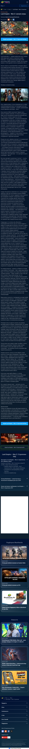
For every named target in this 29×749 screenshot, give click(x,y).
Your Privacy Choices (16, 748)
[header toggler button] (27, 2)
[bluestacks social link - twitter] (12, 731)
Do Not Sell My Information (17, 745)
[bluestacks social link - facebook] (9, 731)
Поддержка (5, 723)
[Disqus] (14, 515)
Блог (5, 9)
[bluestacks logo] (5, 2)
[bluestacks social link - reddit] (6, 731)
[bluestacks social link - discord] (3, 731)
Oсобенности (5, 711)
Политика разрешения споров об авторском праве (11, 744)
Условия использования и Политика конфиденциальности (13, 743)
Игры (9, 9)
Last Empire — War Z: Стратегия (19, 9)
